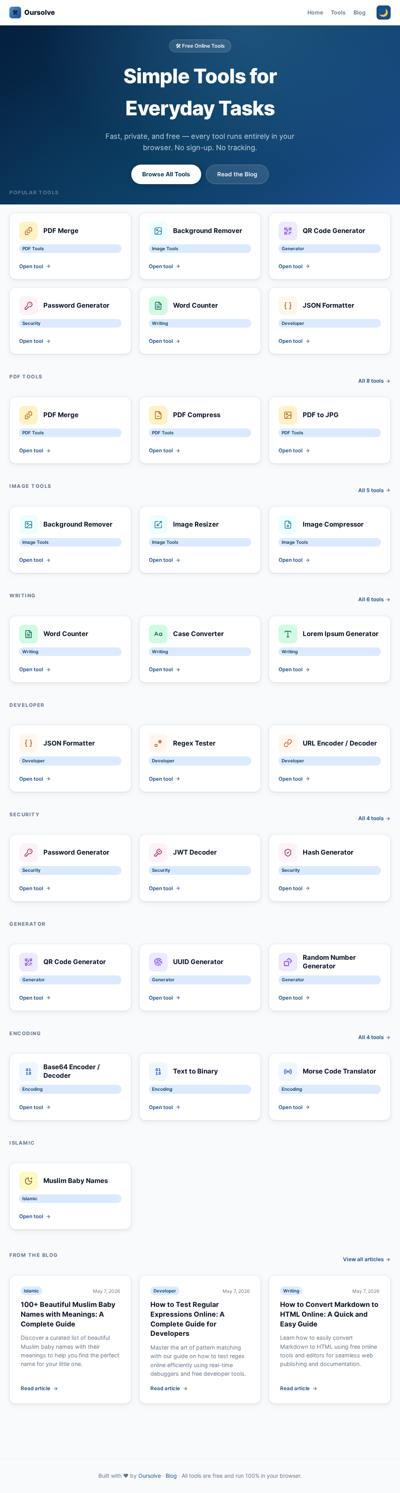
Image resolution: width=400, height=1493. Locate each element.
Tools (338, 12)
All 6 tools (371, 599)
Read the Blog (237, 174)
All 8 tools (371, 381)
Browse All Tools (166, 174)
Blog (360, 12)
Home (315, 12)
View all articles (363, 1259)
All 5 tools (371, 490)
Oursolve (33, 12)
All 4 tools (371, 818)
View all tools (367, 196)
